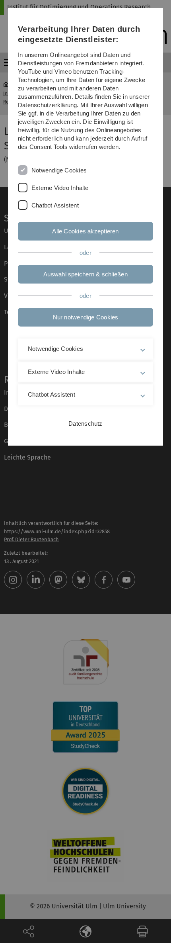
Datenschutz (85, 423)
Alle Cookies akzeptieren (85, 231)
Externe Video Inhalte (60, 187)
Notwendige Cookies (59, 170)
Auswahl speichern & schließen (85, 274)
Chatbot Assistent (55, 205)
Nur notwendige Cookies (86, 317)
